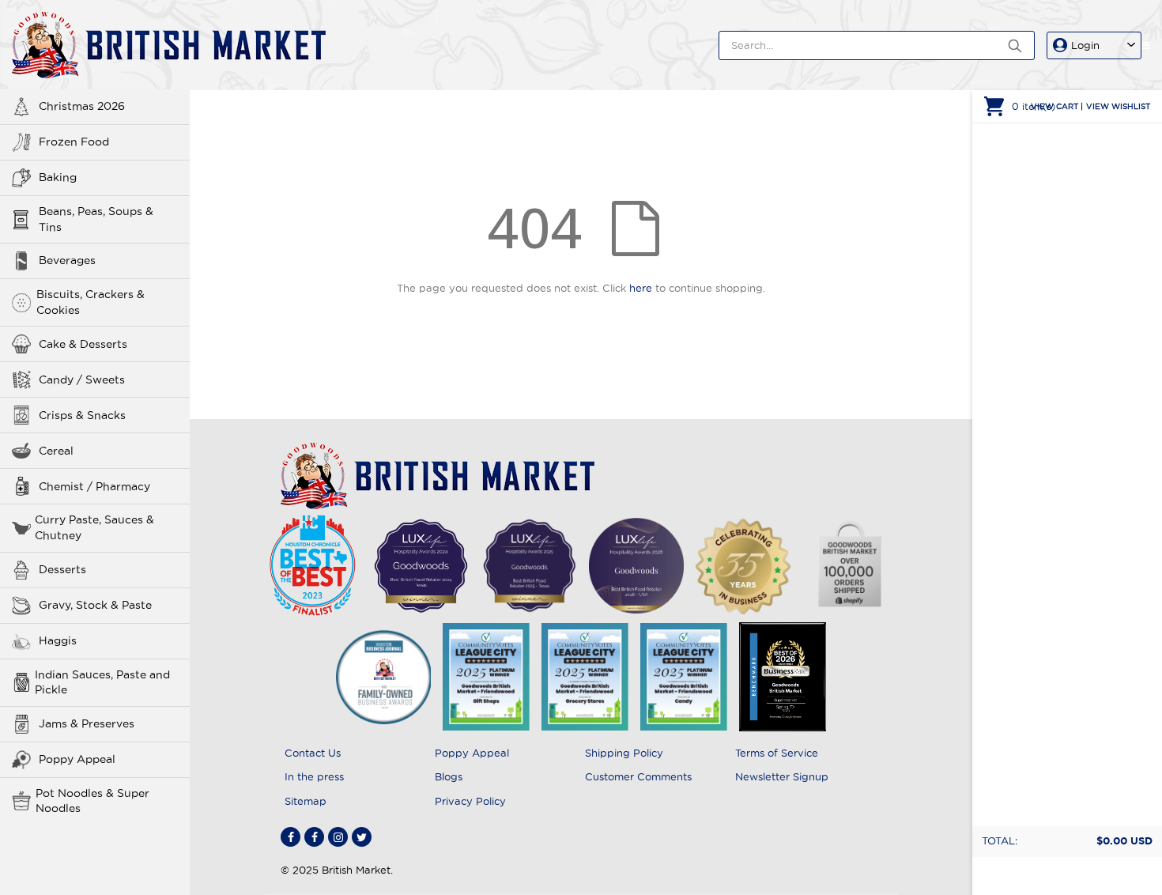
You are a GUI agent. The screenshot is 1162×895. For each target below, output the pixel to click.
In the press (314, 776)
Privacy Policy (470, 800)
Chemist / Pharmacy (94, 486)
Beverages (67, 260)
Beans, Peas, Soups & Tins (96, 219)
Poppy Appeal (77, 759)
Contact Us (313, 752)
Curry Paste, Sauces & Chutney (94, 527)
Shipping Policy (624, 752)
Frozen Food (74, 141)
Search (1014, 45)
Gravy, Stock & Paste (95, 605)
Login (1085, 45)
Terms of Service (776, 752)
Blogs (448, 776)
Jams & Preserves (86, 723)
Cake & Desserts (83, 344)
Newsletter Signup (781, 776)
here (640, 287)
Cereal (56, 450)
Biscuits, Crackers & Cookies (90, 302)
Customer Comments (638, 776)
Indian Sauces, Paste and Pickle (102, 682)
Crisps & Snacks (82, 415)
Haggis (58, 640)
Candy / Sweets (82, 379)
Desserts (62, 569)
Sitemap (305, 800)
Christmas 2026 (82, 106)
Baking (58, 177)
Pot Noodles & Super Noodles (92, 801)
